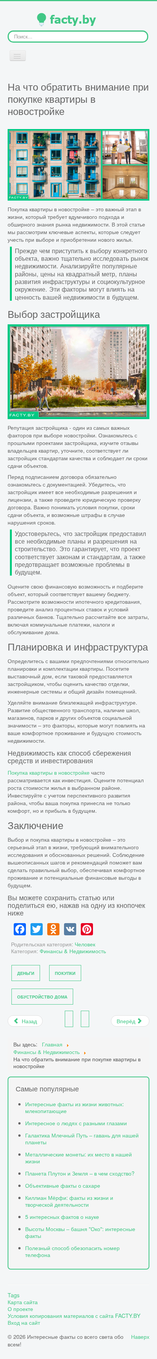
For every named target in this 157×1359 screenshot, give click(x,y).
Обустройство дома (42, 997)
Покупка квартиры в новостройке (49, 772)
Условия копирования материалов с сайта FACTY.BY (74, 1315)
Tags (13, 1295)
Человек (85, 944)
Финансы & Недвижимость (73, 951)
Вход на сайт (24, 1322)
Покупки (65, 973)
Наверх (140, 1336)
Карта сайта (23, 1301)
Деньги (25, 973)
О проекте (20, 1308)
